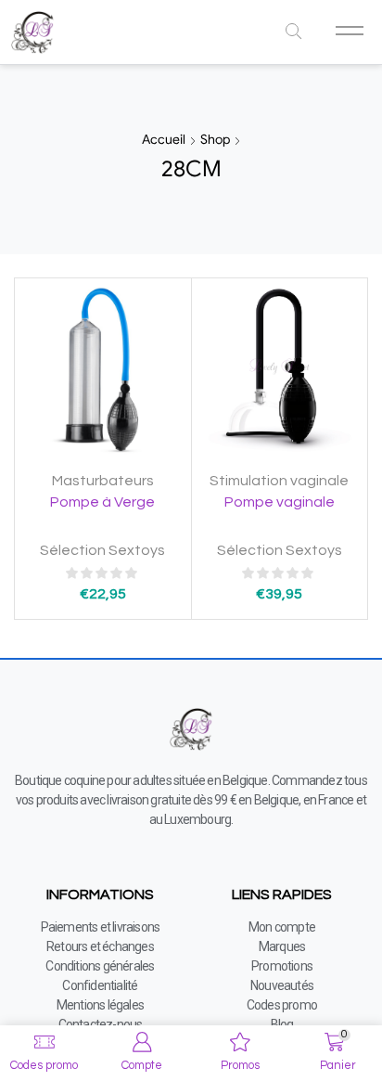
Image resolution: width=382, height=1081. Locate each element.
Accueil (163, 139)
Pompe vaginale (279, 502)
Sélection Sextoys (102, 550)
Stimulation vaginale (279, 480)
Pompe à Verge (102, 502)
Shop (215, 139)
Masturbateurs (103, 480)
